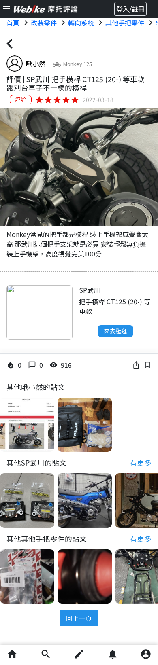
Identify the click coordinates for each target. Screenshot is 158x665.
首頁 (12, 23)
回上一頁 (79, 618)
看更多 (141, 462)
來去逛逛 (115, 331)
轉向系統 (81, 23)
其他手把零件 (124, 23)
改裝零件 (44, 23)
